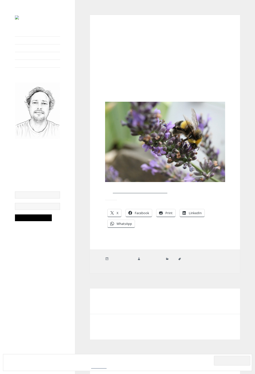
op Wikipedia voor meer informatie (140, 191)
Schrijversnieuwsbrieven (29, 63)
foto (172, 259)
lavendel (111, 263)
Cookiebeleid (99, 367)
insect (219, 259)
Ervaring (20, 56)
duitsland (188, 259)
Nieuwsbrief (22, 40)
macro (122, 263)
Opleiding (21, 48)
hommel (208, 259)
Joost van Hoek (151, 259)
